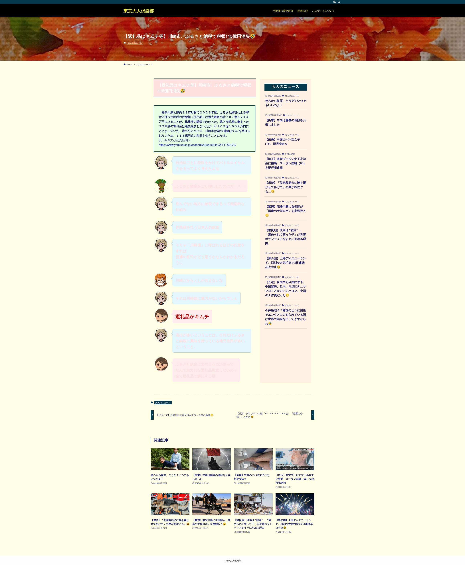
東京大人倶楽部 (139, 10)
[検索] (339, 2)
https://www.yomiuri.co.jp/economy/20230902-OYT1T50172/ (197, 145)
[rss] (334, 2)
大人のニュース (135, 42)
